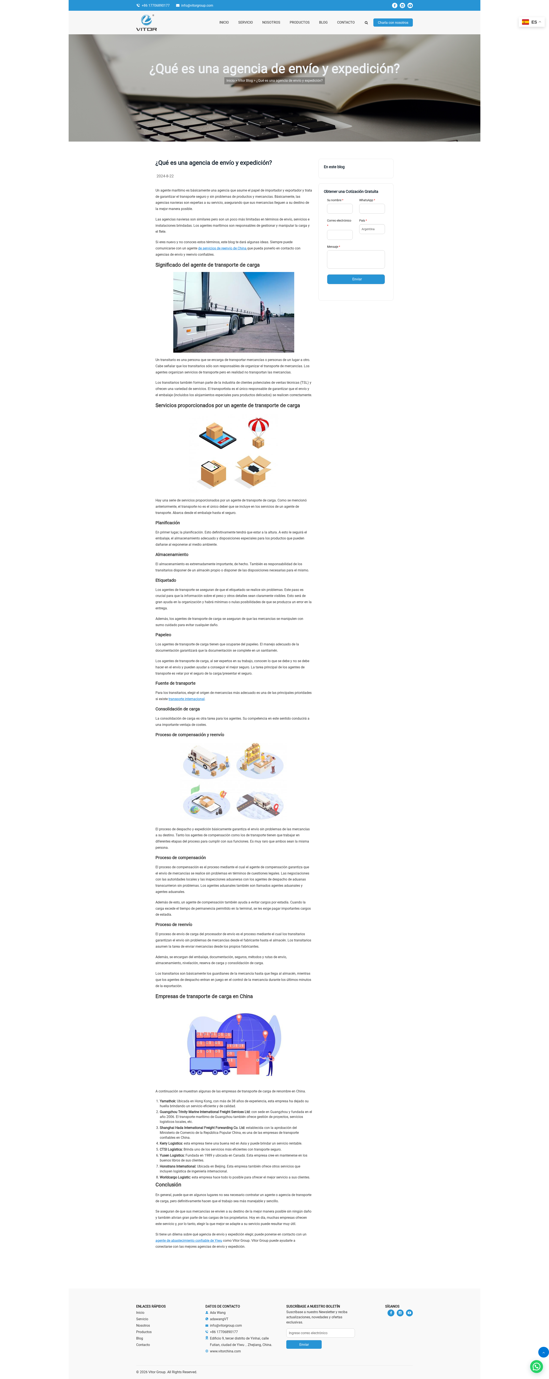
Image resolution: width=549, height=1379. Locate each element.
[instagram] (402, 5)
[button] (536, 1366)
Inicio (140, 1313)
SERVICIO (245, 22)
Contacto (143, 1345)
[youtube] (410, 5)
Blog (139, 1338)
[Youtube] (409, 1313)
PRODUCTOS (300, 22)
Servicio (142, 1319)
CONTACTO (346, 22)
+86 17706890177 (156, 5)
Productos (144, 1332)
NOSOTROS (271, 22)
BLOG (323, 22)
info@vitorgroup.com (197, 5)
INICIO (224, 22)
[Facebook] (394, 5)
